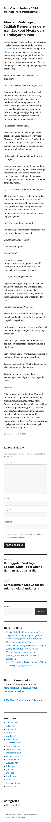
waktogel (8, 48)
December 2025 (13, 749)
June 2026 (11, 729)
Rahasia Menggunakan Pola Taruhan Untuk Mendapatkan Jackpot (21, 688)
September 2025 (14, 759)
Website (8, 522)
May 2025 (11, 773)
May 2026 (11, 732)
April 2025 (11, 776)
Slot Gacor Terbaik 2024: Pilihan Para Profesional (21, 10)
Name (7, 498)
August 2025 (12, 763)
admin (9, 434)
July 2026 (10, 726)
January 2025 (12, 786)
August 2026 (12, 722)
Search (7, 606)
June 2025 (11, 769)
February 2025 (13, 783)
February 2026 (13, 743)
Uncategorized (13, 805)
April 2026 (11, 736)
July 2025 (10, 766)
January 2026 (12, 746)
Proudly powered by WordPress (15, 817)
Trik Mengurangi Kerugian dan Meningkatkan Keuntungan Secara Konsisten (22, 655)
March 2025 (12, 779)
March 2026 (12, 739)
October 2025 (12, 756)
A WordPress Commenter (16, 700)
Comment (9, 462)
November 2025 (13, 753)
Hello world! (37, 700)
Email (7, 510)
